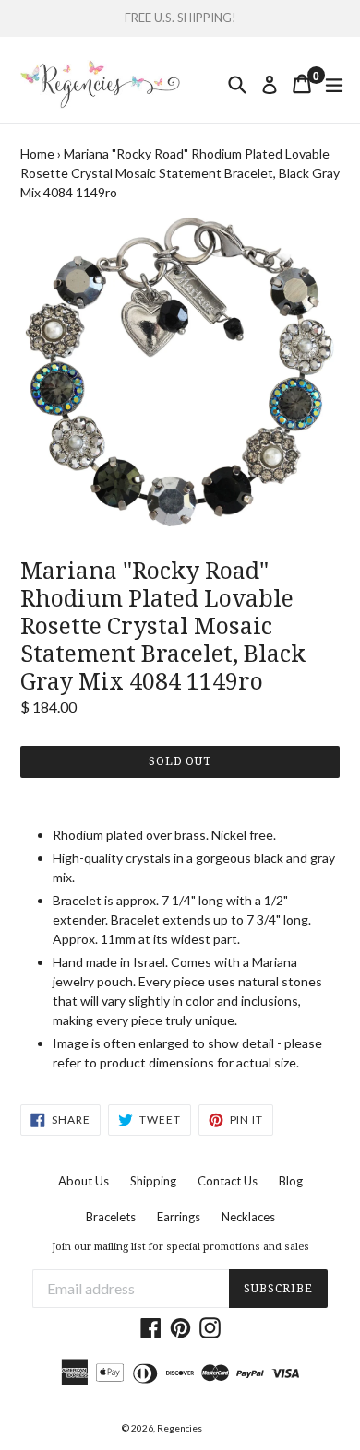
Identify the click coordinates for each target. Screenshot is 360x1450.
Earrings (178, 1216)
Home (37, 153)
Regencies (179, 1427)
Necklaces (248, 1216)
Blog (291, 1180)
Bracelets (111, 1216)
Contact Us (228, 1180)
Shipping (153, 1180)
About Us (83, 1180)
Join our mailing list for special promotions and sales (180, 1247)
